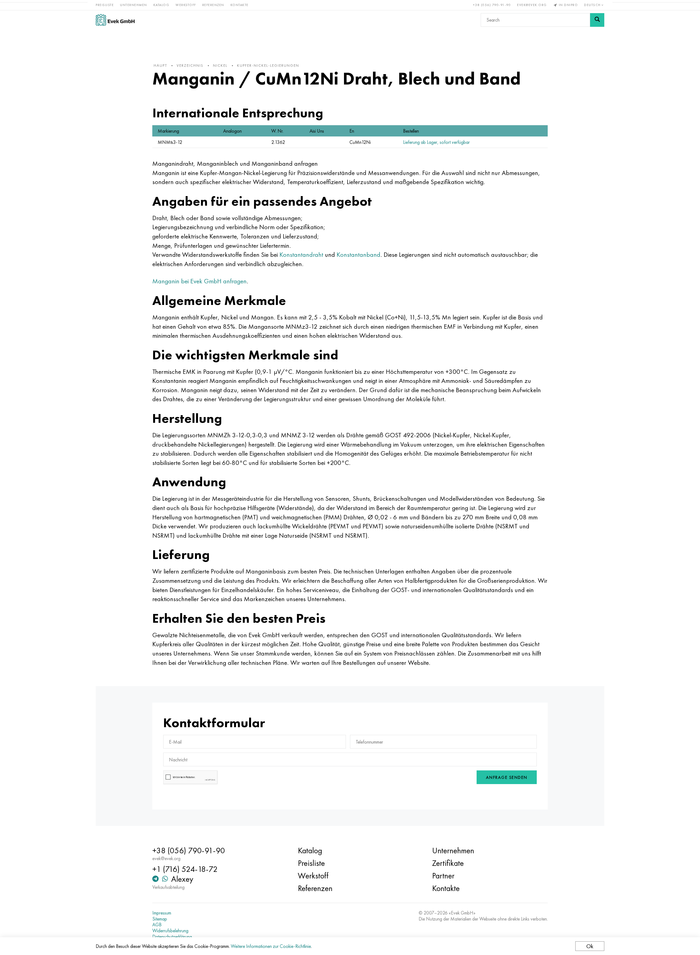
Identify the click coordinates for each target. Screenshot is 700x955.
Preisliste (105, 5)
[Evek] (115, 20)
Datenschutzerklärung (172, 937)
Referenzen (213, 5)
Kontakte (240, 5)
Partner (443, 876)
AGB (157, 925)
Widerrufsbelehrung (170, 931)
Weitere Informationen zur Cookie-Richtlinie (271, 946)
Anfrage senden (506, 777)
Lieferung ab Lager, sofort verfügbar (436, 142)
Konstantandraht (301, 254)
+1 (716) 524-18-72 (185, 869)
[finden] (597, 20)
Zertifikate (448, 863)
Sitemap (159, 919)
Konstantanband (358, 254)
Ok (589, 946)
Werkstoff (186, 5)
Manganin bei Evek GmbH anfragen (199, 281)
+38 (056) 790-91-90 (492, 5)
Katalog (161, 5)
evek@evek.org (532, 5)
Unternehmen (133, 5)
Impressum (161, 913)
